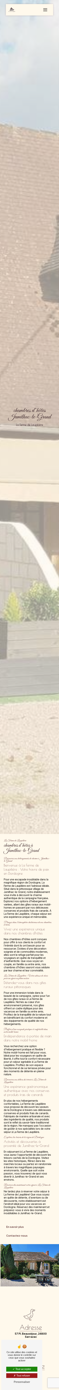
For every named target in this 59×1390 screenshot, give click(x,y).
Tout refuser (23, 1375)
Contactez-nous (17, 1235)
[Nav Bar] (45, 10)
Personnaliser (22, 1382)
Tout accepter (23, 1369)
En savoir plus (15, 1226)
